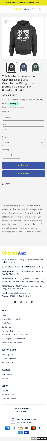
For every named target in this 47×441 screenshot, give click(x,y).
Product (5, 111)
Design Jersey (7, 354)
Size (4, 124)
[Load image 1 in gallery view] (12, 67)
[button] (6, 9)
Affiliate (5, 378)
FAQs (4, 315)
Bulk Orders (7, 374)
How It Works (7, 362)
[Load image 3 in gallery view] (35, 67)
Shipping (5, 107)
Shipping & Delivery (10, 331)
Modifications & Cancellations (15, 334)
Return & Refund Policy (12, 342)
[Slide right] (44, 68)
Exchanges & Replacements (13, 338)
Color (4, 137)
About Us (5, 390)
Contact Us (6, 327)
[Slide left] (3, 68)
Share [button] (7, 183)
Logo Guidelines (9, 358)
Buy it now (23, 173)
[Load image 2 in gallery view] (23, 67)
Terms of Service (9, 398)
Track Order (7, 323)
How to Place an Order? (12, 319)
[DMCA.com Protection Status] (39, 439)
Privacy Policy (8, 394)
